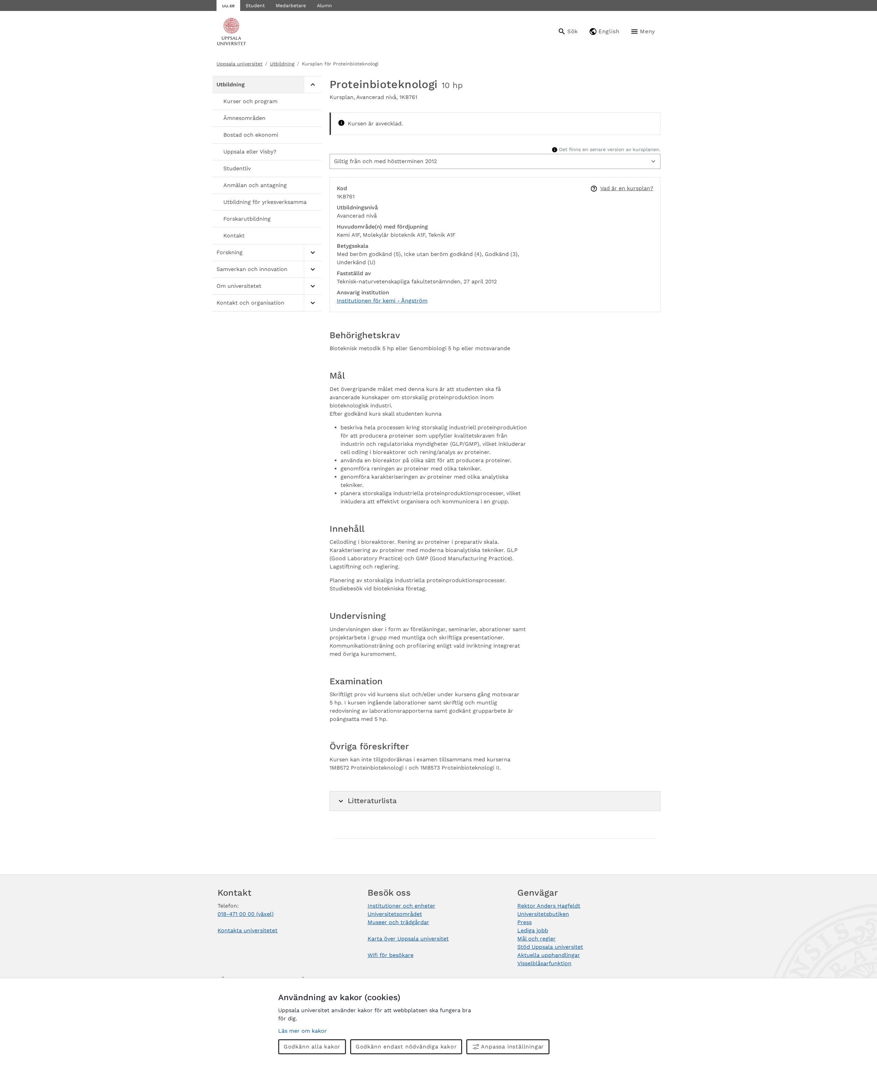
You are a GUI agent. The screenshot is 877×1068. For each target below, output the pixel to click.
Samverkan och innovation (252, 269)
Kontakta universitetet (247, 930)
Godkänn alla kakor (312, 1046)
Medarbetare (291, 5)
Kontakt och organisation (250, 302)
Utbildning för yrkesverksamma (265, 202)
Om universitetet (239, 286)
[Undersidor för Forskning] (312, 252)
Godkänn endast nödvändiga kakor (406, 1046)
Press (524, 922)
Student (255, 5)
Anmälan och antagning (255, 185)
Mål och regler (536, 938)
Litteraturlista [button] (372, 801)
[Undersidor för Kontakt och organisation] (312, 303)
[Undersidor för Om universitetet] (312, 286)
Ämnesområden (244, 118)
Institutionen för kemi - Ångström (382, 300)
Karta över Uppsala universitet (408, 938)
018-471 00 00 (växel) (246, 914)
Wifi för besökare (390, 955)
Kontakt (234, 235)
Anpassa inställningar (512, 1046)
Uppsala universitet (239, 63)
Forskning (230, 252)
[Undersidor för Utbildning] (312, 84)
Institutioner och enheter (401, 906)
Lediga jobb (532, 930)
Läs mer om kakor (302, 1031)
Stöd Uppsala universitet (550, 947)
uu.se (228, 5)
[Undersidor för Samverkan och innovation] (312, 269)
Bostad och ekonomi (250, 135)
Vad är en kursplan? (626, 188)
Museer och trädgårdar (398, 922)
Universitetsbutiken (543, 914)
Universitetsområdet (395, 914)
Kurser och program (250, 101)
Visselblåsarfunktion (544, 963)
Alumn (324, 5)
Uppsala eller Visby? (249, 151)
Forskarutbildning (247, 219)
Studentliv (237, 168)
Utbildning (282, 63)
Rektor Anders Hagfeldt (548, 906)
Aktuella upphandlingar (548, 955)
